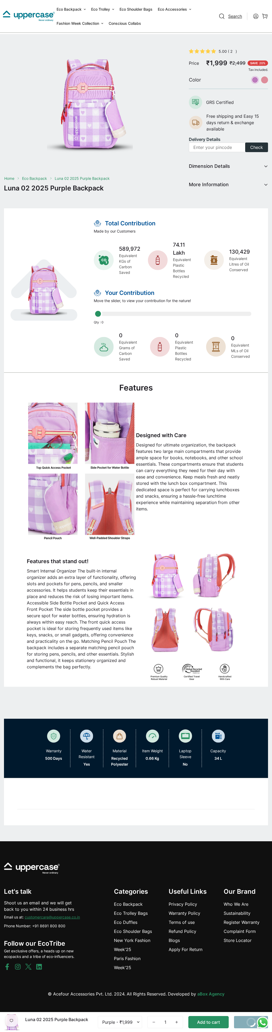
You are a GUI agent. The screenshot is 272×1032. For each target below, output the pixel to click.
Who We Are (236, 904)
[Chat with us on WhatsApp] (262, 1022)
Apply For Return (185, 949)
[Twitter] (28, 967)
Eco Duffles (125, 922)
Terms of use (182, 922)
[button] (265, 16)
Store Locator (238, 940)
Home (9, 178)
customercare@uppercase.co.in (52, 917)
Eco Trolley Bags (131, 913)
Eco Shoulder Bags (136, 9)
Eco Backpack (69, 9)
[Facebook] (7, 967)
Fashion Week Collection (78, 23)
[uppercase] (29, 16)
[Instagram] (17, 967)
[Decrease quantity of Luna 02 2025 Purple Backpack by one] (154, 1022)
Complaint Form (240, 931)
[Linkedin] (39, 967)
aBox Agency (210, 994)
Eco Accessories (172, 9)
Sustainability (237, 913)
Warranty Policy (184, 913)
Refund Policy (182, 931)
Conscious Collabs (125, 23)
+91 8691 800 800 (48, 926)
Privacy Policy (183, 904)
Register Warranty (242, 922)
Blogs (174, 940)
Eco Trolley (100, 9)
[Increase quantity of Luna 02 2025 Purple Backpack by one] (177, 1022)
